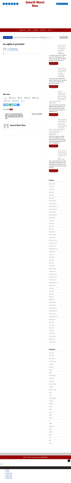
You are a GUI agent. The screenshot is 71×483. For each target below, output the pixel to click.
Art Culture (51, 355)
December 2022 (53, 308)
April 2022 (51, 330)
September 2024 (53, 248)
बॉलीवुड (50, 423)
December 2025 (53, 206)
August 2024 (52, 251)
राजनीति (50, 432)
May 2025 (51, 226)
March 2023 (52, 299)
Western (51, 403)
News (50, 392)
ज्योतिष (50, 415)
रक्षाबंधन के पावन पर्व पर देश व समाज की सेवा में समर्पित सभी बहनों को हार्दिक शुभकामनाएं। (34, 37)
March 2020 (52, 339)
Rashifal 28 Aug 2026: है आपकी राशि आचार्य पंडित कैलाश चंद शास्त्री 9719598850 (62, 72)
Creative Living (52, 361)
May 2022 (51, 328)
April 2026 (51, 195)
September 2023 (53, 282)
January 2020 (52, 342)
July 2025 (51, 220)
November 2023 (53, 277)
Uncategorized (52, 398)
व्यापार (50, 437)
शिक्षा (50, 440)
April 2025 (51, 229)
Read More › (53, 63)
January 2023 (52, 305)
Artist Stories (52, 358)
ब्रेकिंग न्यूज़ (51, 426)
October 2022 (52, 313)
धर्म (49, 420)
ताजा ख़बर (51, 418)
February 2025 (52, 234)
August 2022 (52, 319)
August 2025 (52, 217)
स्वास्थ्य (50, 443)
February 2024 (52, 268)
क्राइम (50, 409)
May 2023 (51, 294)
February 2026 (52, 200)
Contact (4, 4)
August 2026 (52, 183)
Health (50, 30)
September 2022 (53, 316)
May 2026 (51, 192)
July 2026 (51, 186)
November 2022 (53, 311)
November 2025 (53, 209)
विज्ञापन (11, 109)
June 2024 (51, 257)
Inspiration (51, 381)
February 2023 (52, 302)
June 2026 (51, 189)
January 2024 (52, 271)
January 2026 (52, 203)
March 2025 (52, 232)
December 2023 (53, 274)
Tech (50, 395)
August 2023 (52, 285)
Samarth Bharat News (13, 50)
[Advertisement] (35, 18)
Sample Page (9, 4)
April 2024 (51, 263)
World (50, 406)
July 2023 (51, 288)
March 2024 (52, 265)
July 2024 (51, 254)
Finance (29, 30)
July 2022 (51, 322)
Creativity (51, 364)
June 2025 (51, 223)
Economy (51, 367)
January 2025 (52, 237)
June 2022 (51, 325)
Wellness (35, 30)
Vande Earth (44, 457)
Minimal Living (52, 389)
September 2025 (53, 215)
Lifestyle (51, 387)
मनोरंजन (50, 429)
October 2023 (52, 280)
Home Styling (52, 375)
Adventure (43, 30)
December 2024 (53, 240)
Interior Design (52, 384)
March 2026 (52, 198)
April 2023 (51, 296)
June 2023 (51, 291)
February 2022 (52, 336)
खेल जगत (51, 412)
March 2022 (52, 333)
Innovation (22, 30)
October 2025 (52, 212)
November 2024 (53, 243)
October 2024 (52, 246)
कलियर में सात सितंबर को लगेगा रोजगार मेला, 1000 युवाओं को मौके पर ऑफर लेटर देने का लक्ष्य (62, 154)
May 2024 (51, 260)
